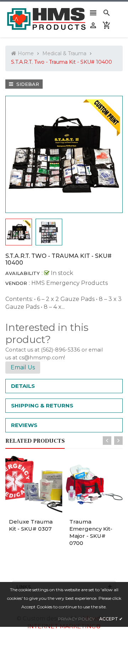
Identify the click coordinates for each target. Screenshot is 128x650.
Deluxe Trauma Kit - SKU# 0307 (31, 525)
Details (23, 386)
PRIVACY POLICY (76, 619)
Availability (22, 273)
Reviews (24, 425)
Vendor (16, 283)
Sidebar (27, 84)
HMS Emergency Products (69, 283)
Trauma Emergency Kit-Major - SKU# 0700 (90, 532)
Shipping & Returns (42, 405)
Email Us (23, 367)
